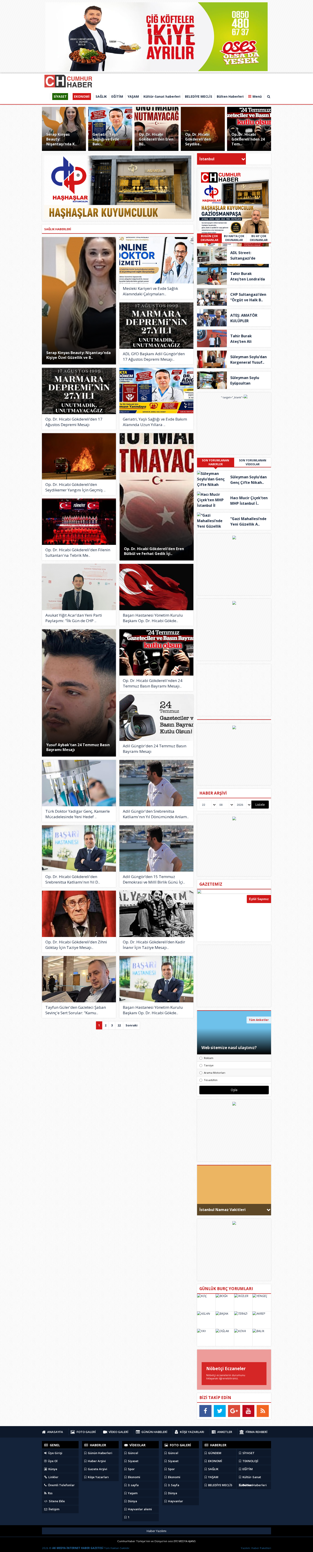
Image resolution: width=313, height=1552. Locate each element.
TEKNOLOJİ (250, 1461)
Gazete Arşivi (97, 1469)
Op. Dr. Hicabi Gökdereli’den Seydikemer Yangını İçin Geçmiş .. (75, 487)
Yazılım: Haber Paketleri (256, 1548)
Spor (131, 1469)
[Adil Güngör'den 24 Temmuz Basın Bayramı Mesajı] (156, 718)
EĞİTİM (247, 1469)
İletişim (53, 1509)
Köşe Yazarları (98, 1477)
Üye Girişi (54, 1453)
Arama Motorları (214, 1072)
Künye (52, 1469)
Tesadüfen (210, 1080)
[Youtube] (248, 1411)
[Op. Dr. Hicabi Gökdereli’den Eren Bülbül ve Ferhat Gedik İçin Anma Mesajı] (157, 496)
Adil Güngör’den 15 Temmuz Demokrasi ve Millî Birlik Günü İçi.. (154, 879)
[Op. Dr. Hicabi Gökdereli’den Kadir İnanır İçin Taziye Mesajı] (156, 914)
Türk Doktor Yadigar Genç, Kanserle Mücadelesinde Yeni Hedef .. (77, 814)
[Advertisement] (234, 976)
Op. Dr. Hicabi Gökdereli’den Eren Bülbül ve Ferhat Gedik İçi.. (154, 551)
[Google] (234, 1411)
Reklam (208, 1058)
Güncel (132, 1453)
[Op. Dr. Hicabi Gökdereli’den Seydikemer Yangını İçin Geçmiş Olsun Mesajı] (79, 456)
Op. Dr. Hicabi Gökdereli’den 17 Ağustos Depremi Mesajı (73, 421)
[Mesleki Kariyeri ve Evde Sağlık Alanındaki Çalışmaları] (156, 260)
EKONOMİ (214, 1461)
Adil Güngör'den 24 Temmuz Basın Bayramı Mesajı (154, 748)
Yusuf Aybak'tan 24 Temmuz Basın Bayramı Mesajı (78, 747)
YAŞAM (212, 1477)
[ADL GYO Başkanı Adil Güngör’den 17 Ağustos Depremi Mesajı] (156, 325)
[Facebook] (205, 1411)
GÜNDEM (214, 1453)
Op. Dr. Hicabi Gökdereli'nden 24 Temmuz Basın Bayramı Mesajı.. (152, 683)
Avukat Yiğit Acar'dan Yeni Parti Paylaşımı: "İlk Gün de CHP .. (73, 617)
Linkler (53, 1477)
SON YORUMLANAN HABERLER (215, 462)
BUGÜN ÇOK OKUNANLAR (209, 238)
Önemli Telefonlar (61, 1485)
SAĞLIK (212, 1469)
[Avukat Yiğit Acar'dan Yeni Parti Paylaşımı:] (79, 587)
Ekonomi (133, 1477)
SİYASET (248, 1453)
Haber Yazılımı (156, 1531)
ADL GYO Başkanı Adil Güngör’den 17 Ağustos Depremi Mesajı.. (154, 356)
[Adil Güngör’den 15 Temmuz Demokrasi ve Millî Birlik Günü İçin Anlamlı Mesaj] (156, 848)
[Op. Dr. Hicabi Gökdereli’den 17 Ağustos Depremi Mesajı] (79, 391)
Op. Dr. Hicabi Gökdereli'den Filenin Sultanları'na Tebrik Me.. (77, 552)
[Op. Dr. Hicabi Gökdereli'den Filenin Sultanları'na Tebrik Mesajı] (79, 522)
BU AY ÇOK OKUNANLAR (259, 238)
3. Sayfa (173, 1485)
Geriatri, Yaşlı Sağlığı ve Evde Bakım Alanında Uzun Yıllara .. (155, 421)
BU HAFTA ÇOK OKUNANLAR (234, 238)
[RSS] (263, 1411)
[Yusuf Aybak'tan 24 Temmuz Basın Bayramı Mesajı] (79, 693)
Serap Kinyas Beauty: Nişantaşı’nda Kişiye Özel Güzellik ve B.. (78, 355)
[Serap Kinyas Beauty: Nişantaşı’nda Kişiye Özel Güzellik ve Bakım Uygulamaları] (79, 300)
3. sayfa (133, 1485)
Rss (49, 1493)
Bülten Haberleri (254, 1485)
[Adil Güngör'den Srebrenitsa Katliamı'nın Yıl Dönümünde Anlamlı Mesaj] (156, 783)
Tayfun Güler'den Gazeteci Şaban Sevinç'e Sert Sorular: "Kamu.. (75, 1010)
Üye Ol (52, 1461)
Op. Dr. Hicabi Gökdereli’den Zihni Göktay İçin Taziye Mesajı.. (76, 944)
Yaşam (132, 1493)
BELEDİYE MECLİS (219, 1485)
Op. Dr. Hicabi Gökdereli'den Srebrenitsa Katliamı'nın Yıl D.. (72, 879)
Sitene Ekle (56, 1501)
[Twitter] (220, 1411)
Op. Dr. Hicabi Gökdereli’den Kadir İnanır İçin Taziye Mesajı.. (154, 944)
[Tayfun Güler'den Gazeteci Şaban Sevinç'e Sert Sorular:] (79, 979)
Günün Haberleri (99, 1453)
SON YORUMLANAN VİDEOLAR (252, 462)
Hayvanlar (175, 1501)
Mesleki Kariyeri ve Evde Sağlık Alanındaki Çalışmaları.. (150, 291)
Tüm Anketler (259, 1020)
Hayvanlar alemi (139, 1509)
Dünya (132, 1501)
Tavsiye (209, 1065)
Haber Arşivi (96, 1461)
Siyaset (132, 1461)
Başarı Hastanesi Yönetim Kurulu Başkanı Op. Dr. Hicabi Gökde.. (153, 617)
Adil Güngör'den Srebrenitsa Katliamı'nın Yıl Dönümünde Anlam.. (156, 814)
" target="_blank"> (232, 397)
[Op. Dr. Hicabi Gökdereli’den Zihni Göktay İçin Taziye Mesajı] (79, 914)
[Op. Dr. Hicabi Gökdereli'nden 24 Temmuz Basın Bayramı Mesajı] (156, 652)
